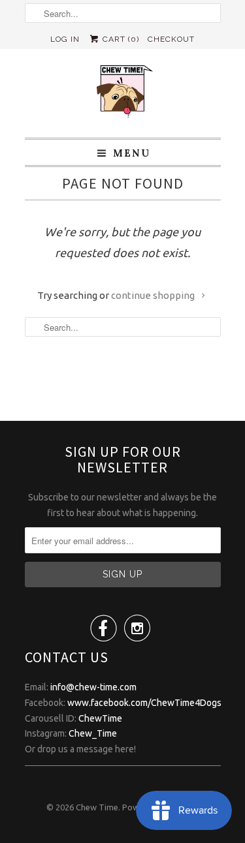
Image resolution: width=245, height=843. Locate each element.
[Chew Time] (122, 93)
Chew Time (97, 807)
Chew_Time (93, 733)
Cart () (119, 39)
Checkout (171, 39)
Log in (65, 39)
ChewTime (100, 718)
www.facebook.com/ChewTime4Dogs (144, 702)
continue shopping (154, 295)
